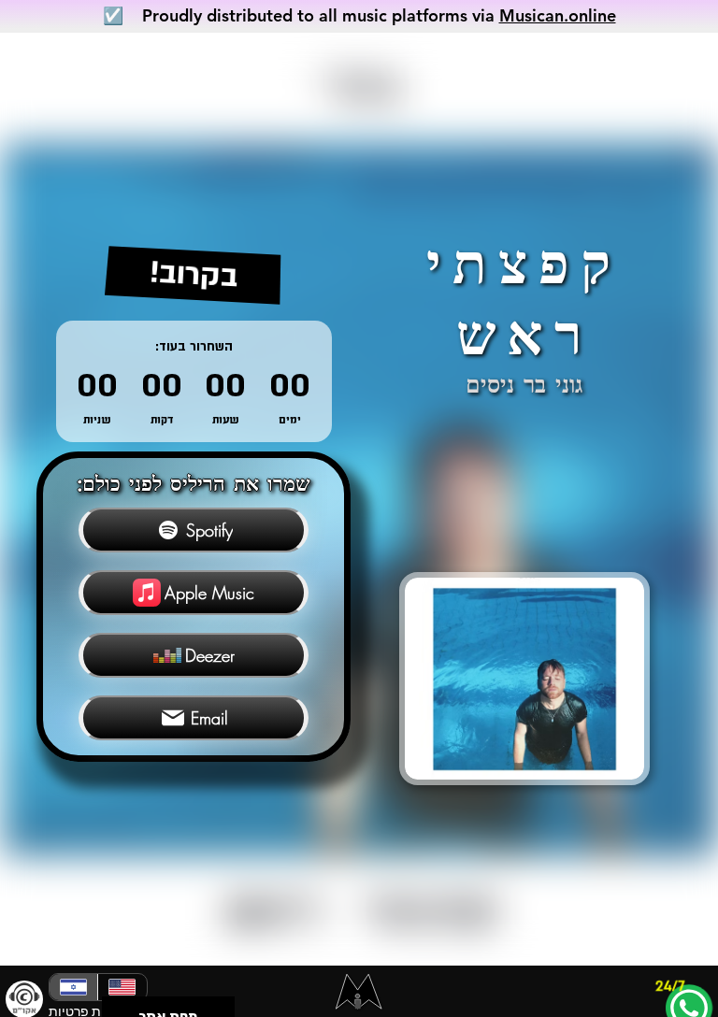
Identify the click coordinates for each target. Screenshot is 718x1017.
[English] (121, 987)
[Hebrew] (73, 987)
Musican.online (557, 15)
